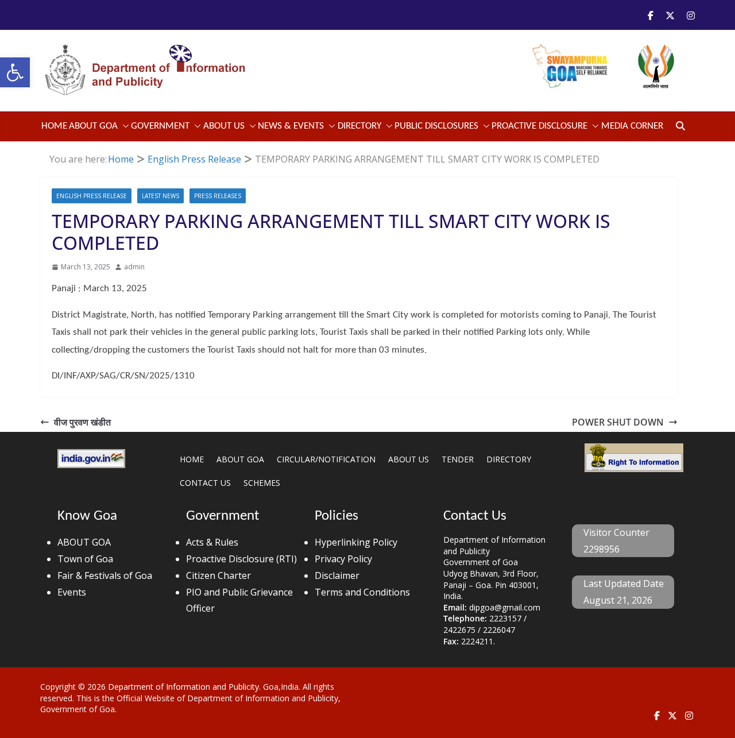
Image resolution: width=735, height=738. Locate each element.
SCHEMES (261, 482)
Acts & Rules (212, 542)
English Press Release (91, 196)
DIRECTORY (508, 459)
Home (54, 126)
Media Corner (632, 126)
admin (134, 267)
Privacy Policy (343, 558)
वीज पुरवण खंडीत (82, 422)
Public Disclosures (436, 126)
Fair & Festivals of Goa (104, 575)
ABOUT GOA (93, 126)
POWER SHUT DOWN (618, 422)
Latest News (160, 196)
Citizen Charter (218, 575)
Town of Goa (85, 558)
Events (71, 592)
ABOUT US (408, 459)
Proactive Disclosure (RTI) (241, 558)
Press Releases (217, 196)
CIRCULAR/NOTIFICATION (326, 459)
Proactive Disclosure (539, 126)
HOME (192, 459)
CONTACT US (205, 482)
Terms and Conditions (362, 592)
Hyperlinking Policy (356, 542)
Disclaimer (337, 575)
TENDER (458, 459)
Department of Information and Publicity (183, 686)
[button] (15, 72)
